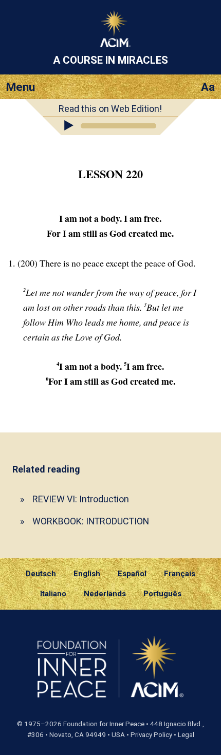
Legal (186, 735)
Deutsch (41, 573)
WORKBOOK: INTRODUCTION (90, 521)
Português (162, 593)
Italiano (53, 593)
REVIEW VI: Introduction (80, 499)
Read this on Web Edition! (110, 108)
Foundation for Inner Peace (103, 724)
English (86, 573)
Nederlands (105, 593)
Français (179, 573)
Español (132, 573)
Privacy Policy (151, 735)
